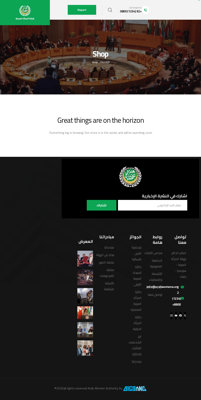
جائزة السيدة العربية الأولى (137, 275)
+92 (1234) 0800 (131, 11)
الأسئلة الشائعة (109, 286)
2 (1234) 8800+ (176, 298)
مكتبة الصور (106, 262)
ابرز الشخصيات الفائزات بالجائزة (135, 345)
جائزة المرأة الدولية (137, 323)
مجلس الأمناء (153, 253)
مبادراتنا (137, 361)
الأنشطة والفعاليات (155, 277)
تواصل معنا (155, 294)
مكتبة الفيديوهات (107, 273)
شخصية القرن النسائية (137, 253)
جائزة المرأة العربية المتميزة (136, 300)
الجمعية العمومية (156, 263)
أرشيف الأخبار (154, 287)
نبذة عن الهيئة (105, 255)
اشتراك (102, 205)
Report (82, 9)
